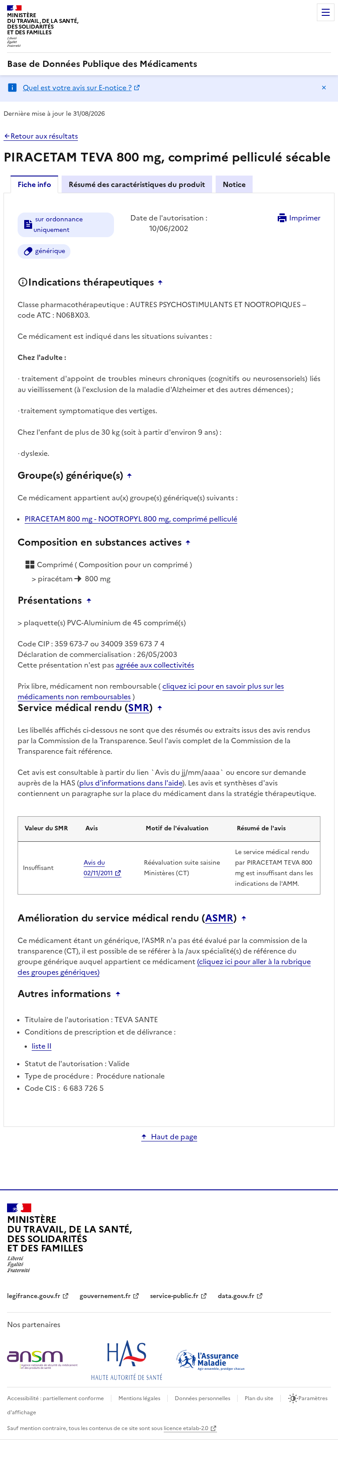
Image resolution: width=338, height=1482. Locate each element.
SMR (138, 708)
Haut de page (174, 1136)
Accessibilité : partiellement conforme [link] (55, 1398)
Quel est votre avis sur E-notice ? (77, 87)
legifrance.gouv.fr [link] (33, 1296)
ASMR (219, 918)
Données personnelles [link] (202, 1398)
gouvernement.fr (105, 1296)
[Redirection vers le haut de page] (162, 282)
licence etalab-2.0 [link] (186, 1428)
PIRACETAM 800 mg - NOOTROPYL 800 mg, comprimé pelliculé (131, 519)
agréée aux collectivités (155, 665)
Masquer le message (324, 88)
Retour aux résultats (44, 136)
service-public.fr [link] (174, 1296)
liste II (41, 1046)
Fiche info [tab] (34, 184)
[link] (102, 64)
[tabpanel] (169, 659)
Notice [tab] (234, 184)
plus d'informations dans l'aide (130, 783)
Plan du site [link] (259, 1398)
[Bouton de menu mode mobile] (325, 12)
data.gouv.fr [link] (236, 1296)
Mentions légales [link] (139, 1398)
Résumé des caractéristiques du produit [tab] (137, 184)
